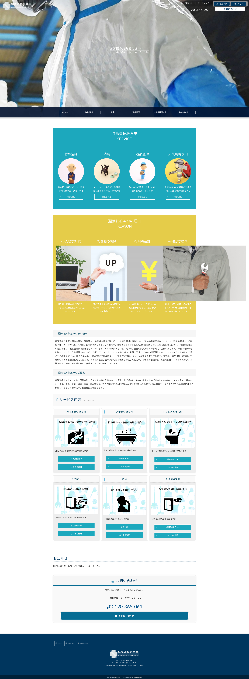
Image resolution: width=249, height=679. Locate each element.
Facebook (84, 643)
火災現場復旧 (160, 112)
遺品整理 (136, 112)
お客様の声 (184, 112)
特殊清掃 (89, 112)
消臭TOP (124, 527)
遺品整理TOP (76, 525)
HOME (65, 112)
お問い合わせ (230, 9)
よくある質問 (221, 4)
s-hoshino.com (137, 677)
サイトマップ (203, 3)
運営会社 (189, 3)
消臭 (113, 112)
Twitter (71, 643)
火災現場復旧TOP (172, 527)
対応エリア (238, 4)
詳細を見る (71, 197)
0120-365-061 (198, 10)
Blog (60, 643)
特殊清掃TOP (76, 459)
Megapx (117, 677)
